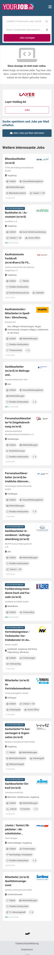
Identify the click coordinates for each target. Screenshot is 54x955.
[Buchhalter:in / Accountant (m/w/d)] (27, 226)
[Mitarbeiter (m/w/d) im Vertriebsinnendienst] (27, 696)
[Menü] (50, 7)
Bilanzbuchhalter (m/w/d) (15, 160)
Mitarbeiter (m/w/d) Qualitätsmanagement (17, 881)
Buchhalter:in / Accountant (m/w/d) (16, 214)
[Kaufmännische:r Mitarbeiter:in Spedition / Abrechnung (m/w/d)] (27, 331)
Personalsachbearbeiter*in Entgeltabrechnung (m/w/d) (18, 422)
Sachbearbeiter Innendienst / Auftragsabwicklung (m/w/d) (18, 535)
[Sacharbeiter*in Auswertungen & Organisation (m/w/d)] (27, 747)
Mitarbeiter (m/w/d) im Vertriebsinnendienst (18, 684)
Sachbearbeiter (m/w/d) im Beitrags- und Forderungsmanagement (17, 371)
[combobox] (24, 21)
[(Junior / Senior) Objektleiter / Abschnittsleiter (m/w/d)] (27, 844)
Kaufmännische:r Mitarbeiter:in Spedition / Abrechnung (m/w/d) (17, 313)
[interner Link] (18, 7)
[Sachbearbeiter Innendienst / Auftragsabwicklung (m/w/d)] (27, 550)
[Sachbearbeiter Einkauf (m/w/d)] (27, 797)
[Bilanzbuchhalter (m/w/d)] (27, 178)
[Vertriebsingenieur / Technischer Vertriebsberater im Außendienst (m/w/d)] (27, 648)
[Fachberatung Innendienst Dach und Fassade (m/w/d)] (27, 601)
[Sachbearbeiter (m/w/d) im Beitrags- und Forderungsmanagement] (27, 386)
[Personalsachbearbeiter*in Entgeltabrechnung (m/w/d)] (27, 439)
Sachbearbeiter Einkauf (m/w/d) (17, 785)
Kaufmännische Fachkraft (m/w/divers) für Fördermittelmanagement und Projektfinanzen (17, 259)
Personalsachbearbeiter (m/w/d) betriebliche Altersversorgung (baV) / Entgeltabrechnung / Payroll (17, 477)
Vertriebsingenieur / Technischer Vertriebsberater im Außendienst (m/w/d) (17, 636)
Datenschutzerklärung (27, 943)
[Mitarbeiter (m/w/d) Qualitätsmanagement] (27, 896)
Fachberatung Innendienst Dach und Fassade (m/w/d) (17, 593)
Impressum (27, 949)
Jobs (27, 110)
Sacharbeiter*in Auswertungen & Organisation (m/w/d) (17, 733)
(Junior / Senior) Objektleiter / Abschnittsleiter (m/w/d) (17, 829)
